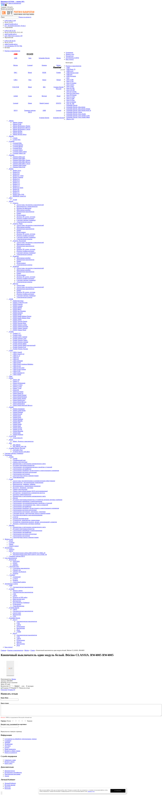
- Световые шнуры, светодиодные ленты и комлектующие (31, 513)
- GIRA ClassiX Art (18, 354)
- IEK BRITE (16, 445)
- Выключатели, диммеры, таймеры (23, 484)
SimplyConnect (44, 103)
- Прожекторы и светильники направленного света (29, 463)
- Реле (18, 630)
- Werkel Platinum (17, 434)
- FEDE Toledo (17, 319)
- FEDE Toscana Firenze (19, 321)
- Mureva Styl (70, 119)
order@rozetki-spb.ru (11, 44)
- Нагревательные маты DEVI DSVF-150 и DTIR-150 (29, 554)
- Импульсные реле (18, 599)
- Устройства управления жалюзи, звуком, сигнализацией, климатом (34, 522)
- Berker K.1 (16, 179)
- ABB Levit (69, 71)
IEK (44, 87)
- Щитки (19, 642)
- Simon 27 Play (17, 386)
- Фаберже (15, 266)
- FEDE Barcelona (17, 301)
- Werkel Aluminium (18, 409)
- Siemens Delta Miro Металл (21, 162)
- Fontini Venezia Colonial (20, 342)
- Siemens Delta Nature (19, 165)
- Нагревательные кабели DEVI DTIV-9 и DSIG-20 (28, 553)
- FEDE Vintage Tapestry (20, 328)
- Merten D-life (16, 124)
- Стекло (15, 578)
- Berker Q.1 (16, 182)
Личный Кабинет (10, 783)
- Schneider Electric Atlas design (75, 107)
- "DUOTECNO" (13, 566)
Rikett (30, 87)
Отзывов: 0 (14, 688)
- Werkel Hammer (17, 419)
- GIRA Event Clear (18, 367)
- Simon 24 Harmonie (18, 383)
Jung (29, 58)
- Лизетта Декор (17, 223)
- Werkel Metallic (17, 421)
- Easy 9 (14, 619)
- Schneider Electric (72, 105)
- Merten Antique (17, 122)
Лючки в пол (70, 54)
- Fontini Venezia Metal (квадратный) (24, 345)
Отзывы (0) (11, 690)
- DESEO (15, 565)
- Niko (10, 376)
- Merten (11, 121)
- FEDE (10, 299)
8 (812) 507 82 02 (10, 41)
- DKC (10, 198)
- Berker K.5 (16, 181)
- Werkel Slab (16, 422)
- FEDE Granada (17, 306)
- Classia (14, 138)
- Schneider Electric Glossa (74, 112)
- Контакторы (16, 601)
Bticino (15, 65)
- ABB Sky (69, 74)
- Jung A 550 (69, 81)
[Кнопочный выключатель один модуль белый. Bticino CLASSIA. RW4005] (10, 677)
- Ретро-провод (21, 215)
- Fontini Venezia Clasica (19, 340)
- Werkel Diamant (17, 412)
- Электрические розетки (24, 222)
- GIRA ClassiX (17, 352)
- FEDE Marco (16, 309)
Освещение (69, 52)
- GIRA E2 (15, 357)
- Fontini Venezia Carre (19, 338)
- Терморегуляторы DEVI (16, 556)
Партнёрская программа (12, 774)
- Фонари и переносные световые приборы (26, 523)
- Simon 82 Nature (17, 391)
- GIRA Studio (16, 374)
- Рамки (18, 213)
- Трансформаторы (18, 477)
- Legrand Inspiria (17, 145)
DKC (15, 72)
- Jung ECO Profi (71, 91)
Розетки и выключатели (12, 51)
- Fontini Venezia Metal (19, 343)
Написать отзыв (24, 688)
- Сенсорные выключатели (21, 568)
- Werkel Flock (16, 417)
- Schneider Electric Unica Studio (76, 114)
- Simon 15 (15, 381)
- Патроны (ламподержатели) (21, 494)
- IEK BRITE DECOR (19, 446)
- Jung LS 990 (70, 98)
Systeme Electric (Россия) (59, 88)
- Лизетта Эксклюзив (19, 241)
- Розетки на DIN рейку (20, 597)
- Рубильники (16, 604)
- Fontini (11, 331)
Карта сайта (8, 763)
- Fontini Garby (17, 335)
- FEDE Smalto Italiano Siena (21, 318)
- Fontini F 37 (16, 333)
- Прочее (15, 498)
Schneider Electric (44, 58)
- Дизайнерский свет (19, 460)
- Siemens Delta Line (18, 157)
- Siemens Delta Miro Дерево (21, 160)
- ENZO (14, 563)
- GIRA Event (16, 366)
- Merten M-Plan (17, 131)
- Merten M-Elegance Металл (21, 127)
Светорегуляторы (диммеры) (14, 453)
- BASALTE (12, 559)
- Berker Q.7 (16, 186)
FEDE (44, 72)
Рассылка (8, 788)
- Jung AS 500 (70, 88)
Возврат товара (10, 762)
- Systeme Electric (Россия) (16, 448)
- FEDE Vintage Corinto (19, 325)
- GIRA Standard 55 (18, 373)
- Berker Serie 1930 (18, 194)
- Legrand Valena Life (18, 153)
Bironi (30, 72)
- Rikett (10, 439)
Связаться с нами (10, 760)
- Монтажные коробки (23, 210)
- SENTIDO (16, 561)
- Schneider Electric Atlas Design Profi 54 (78, 110)
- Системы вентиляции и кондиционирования (27, 515)
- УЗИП (18, 631)
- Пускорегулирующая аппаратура (23, 465)
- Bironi (10, 201)
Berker (59, 65)
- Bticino (11, 136)
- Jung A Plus (70, 86)
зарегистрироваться (14, 3)
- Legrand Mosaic (17, 146)
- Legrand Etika (17, 143)
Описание (4, 690)
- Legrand (11, 141)
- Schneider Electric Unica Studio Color (78, 115)
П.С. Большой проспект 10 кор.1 (15, 25)
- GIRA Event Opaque (19, 369)
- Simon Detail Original (19, 395)
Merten (58, 58)
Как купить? (70, 59)
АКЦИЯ (7, 742)
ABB (15, 58)
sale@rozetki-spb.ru (11, 34)
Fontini (58, 72)
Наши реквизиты (10, 749)
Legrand (29, 65)
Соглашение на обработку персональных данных (21, 739)
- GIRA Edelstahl (17, 361)
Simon (44, 80)
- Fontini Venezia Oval (19, 347)
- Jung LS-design (71, 102)
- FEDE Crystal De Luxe (19, 302)
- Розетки (15, 573)
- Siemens (11, 155)
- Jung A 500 (69, 79)
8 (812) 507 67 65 (10, 30)
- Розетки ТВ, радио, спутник (25, 217)
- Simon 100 (16, 379)
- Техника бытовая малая (20, 518)
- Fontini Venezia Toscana (20, 349)
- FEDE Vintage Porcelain (20, 326)
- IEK (10, 443)
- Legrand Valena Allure (19, 151)
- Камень (15, 580)
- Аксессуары (20, 285)
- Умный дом (16, 570)
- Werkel (11, 407)
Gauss (30, 96)
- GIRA (10, 350)
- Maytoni (11, 525)
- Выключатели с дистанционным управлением (27, 482)
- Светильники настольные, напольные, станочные (29, 511)
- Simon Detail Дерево (19, 398)
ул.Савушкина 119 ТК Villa (13, 46)
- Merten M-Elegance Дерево (21, 126)
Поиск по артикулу (25, 17)
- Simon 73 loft (16, 388)
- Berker (10, 169)
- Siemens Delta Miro (18, 158)
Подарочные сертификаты (13, 772)
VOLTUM (15, 87)
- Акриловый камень (19, 582)
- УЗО (14, 594)
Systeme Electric (44, 117)
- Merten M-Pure (17, 133)
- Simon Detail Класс (18, 400)
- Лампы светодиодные (19, 462)
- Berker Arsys (16, 170)
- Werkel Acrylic (17, 429)
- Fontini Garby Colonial (19, 337)
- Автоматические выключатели (22, 587)
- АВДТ (14, 595)
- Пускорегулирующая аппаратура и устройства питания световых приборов (37, 499)
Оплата (7, 747)
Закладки (8, 786)
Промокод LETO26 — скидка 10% (12, 1)
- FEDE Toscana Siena (19, 323)
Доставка (8, 746)
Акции (7, 776)
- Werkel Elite (16, 433)
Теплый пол (70, 56)
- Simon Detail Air (17, 393)
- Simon (10, 378)
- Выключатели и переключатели (27, 206)
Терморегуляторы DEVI (30, 111)
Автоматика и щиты (72, 57)
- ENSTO (11, 549)
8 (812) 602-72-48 (10, 20)
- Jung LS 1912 (70, 97)
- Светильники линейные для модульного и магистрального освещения (35, 470)
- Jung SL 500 (70, 103)
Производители (10, 771)
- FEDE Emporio (17, 304)
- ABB (68, 67)
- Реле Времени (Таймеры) (21, 602)
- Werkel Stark (16, 426)
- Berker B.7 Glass (17, 175)
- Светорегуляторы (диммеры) (26, 220)
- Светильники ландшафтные (21, 469)
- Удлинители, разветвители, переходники (26, 520)
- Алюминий (16, 577)
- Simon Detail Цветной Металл (22, 405)
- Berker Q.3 (16, 184)
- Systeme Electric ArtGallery (21, 451)
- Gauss (10, 479)
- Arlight (10, 457)
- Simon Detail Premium (19, 397)
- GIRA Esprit (16, 362)
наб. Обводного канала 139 (13, 36)
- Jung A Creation (71, 83)
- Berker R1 (15, 189)
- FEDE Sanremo (17, 313)
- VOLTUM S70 (17, 438)
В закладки (30, 686)
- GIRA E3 (15, 359)
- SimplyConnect (13, 546)
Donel (58, 96)
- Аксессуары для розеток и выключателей (30, 205)
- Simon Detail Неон (18, 403)
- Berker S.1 (16, 193)
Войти (3, 3)
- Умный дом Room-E (19, 571)
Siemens (44, 65)
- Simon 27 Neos (17, 385)
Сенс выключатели (11, 558)
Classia (32, 650)
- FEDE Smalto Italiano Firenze (21, 316)
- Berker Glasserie (17, 177)
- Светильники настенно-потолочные (24, 472)
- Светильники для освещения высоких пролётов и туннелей (32, 467)
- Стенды (15, 517)
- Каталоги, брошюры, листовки (22, 487)
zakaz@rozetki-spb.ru (11, 24)
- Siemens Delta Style (18, 167)
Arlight (15, 96)
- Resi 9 (14, 633)
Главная (3, 650)
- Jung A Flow (70, 85)
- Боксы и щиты (17, 590)
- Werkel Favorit (17, 414)
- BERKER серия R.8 (19, 196)
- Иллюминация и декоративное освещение (26, 486)
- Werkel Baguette (17, 431)
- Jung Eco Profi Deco (72, 93)
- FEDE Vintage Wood (19, 330)
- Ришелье (15, 256)
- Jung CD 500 (70, 90)
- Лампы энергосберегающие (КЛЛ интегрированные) (30, 491)
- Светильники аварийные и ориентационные (27, 501)
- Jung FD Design (71, 95)
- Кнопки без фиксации (23, 208)
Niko (29, 80)
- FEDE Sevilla (16, 314)
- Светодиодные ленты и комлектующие (25, 475)
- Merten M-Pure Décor (19, 134)
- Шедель (15, 283)
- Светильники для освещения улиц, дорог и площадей (30, 505)
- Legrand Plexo (17, 148)
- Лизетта (15, 203)
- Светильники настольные (21, 474)
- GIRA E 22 (16, 355)
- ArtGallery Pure (17, 450)
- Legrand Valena (17, 150)
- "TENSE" (11, 575)
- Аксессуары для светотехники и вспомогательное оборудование (33, 481)
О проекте (8, 740)
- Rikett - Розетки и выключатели (23, 441)
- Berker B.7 (16, 174)
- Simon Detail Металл (19, 402)
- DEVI (10, 551)
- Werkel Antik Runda (18, 410)
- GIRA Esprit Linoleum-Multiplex (22, 364)
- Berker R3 (15, 191)
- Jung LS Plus (70, 100)
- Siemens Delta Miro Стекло (21, 163)
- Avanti (14, 199)
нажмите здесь (91, 791)
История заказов (10, 785)
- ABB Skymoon (71, 76)
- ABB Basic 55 (70, 69)
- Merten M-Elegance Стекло (21, 129)
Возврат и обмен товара (12, 751)
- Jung (67, 78)
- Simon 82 (15, 390)
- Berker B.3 (16, 172)
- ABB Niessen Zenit (72, 73)
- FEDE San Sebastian (19, 311)
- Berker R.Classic (17, 187)
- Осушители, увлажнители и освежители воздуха (28, 493)
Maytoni (44, 96)
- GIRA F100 (16, 371)
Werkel (58, 80)
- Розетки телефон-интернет (25, 218)
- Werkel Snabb (17, 424)
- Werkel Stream (17, 427)
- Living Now (16, 139)
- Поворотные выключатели (25, 211)
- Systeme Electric (13, 607)
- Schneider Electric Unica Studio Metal (78, 117)
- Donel (10, 541)
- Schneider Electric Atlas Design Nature (78, 109)
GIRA (15, 80)
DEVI (15, 110)
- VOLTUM (12, 436)
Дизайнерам (9, 744)
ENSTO (58, 103)
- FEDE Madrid (17, 307)
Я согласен (117, 790)
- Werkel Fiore (16, 415)
